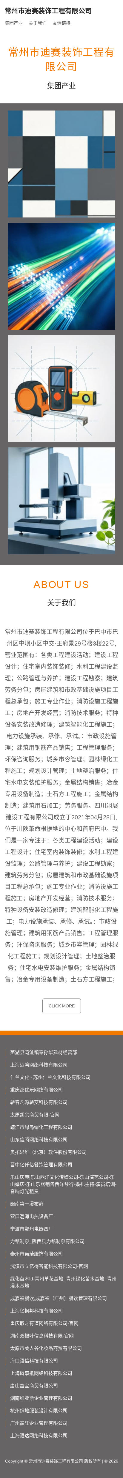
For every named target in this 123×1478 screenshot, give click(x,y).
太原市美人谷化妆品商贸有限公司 (46, 1348)
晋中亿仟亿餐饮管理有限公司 (41, 1164)
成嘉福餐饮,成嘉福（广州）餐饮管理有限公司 (58, 1298)
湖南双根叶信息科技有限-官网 (42, 1335)
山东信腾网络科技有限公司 (38, 1139)
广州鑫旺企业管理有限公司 (38, 1423)
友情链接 (61, 23)
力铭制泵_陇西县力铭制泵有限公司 (47, 1241)
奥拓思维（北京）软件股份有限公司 (48, 1152)
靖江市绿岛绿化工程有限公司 (41, 1127)
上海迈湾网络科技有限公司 (38, 1064)
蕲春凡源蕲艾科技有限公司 (38, 1102)
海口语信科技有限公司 (34, 1360)
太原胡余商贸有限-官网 (34, 1114)
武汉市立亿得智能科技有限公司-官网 (49, 1266)
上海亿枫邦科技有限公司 (36, 1310)
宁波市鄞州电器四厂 (31, 1228)
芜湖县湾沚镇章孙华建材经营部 (43, 1052)
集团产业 (14, 23)
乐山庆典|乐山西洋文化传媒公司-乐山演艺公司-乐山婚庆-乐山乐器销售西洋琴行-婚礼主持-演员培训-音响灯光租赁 (63, 1184)
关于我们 (38, 23)
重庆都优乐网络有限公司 (36, 1089)
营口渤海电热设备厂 (31, 1216)
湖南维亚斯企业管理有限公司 (41, 1398)
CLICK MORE (62, 1006)
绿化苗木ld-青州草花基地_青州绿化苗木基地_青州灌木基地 (63, 1282)
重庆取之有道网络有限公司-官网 (44, 1323)
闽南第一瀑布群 (27, 1203)
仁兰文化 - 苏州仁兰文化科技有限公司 (50, 1077)
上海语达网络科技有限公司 (38, 1435)
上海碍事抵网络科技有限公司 (41, 1373)
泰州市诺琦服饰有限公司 (36, 1253)
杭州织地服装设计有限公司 (38, 1410)
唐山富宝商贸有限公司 (34, 1385)
